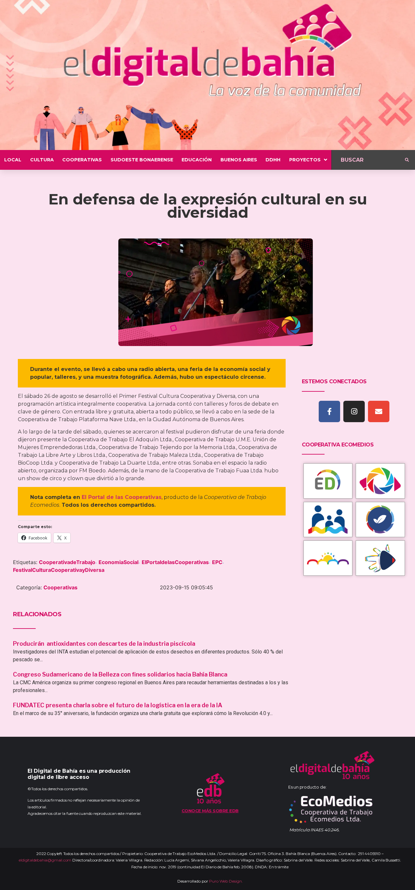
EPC (217, 562)
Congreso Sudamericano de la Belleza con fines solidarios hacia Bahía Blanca (120, 674)
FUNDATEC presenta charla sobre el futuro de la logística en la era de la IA (117, 705)
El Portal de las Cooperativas (121, 497)
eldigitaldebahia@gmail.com (45, 860)
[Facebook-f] (329, 411)
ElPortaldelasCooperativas (175, 562)
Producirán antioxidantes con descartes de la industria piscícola (104, 643)
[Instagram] (354, 411)
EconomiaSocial (118, 562)
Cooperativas (60, 587)
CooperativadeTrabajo (67, 562)
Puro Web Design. (226, 881)
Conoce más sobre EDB (210, 810)
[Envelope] (378, 411)
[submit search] (407, 160)
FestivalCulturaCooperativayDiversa (58, 570)
